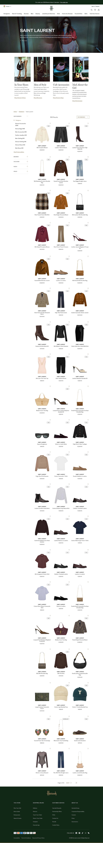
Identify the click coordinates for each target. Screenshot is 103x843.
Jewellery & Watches (48, 13)
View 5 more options (19, 152)
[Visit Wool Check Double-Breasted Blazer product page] (42, 288)
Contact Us (55, 818)
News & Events (17, 818)
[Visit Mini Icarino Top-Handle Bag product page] (61, 716)
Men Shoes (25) (19, 148)
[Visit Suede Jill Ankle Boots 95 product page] (42, 322)
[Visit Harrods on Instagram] (79, 833)
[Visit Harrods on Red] (85, 833)
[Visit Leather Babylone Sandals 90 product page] (79, 354)
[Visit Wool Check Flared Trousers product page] (61, 222)
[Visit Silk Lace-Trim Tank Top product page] (42, 354)
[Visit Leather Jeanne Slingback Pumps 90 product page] (79, 222)
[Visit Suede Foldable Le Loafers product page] (79, 452)
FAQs (53, 815)
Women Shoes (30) (20, 145)
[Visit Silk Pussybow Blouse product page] (42, 123)
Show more (24, 40)
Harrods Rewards (56, 808)
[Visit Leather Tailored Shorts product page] (61, 123)
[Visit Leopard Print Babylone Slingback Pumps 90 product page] (42, 615)
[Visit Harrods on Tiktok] (82, 833)
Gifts (85, 13)
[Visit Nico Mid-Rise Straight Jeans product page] (61, 748)
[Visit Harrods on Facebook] (76, 833)
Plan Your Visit (17, 808)
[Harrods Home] (51, 8)
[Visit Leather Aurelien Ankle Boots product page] (42, 484)
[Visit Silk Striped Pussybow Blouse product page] (42, 222)
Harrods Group (75, 808)
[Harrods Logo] (51, 793)
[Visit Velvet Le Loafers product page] (61, 582)
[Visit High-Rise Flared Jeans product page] (61, 288)
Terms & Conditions (26, 838)
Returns (35, 811)
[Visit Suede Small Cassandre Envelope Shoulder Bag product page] (79, 582)
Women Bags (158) (20, 128)
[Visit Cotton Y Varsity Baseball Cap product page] (79, 683)
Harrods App (36, 825)
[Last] (76, 782)
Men (32, 13)
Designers (7, 13)
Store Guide (17, 811)
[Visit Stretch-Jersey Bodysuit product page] (42, 748)
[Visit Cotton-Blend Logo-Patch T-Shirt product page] (79, 516)
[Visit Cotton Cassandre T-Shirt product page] (61, 452)
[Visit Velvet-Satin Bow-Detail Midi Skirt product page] (79, 322)
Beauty (38, 13)
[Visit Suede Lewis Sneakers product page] (79, 716)
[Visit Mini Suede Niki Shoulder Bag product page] (79, 256)
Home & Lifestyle (67, 13)
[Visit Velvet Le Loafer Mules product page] (61, 420)
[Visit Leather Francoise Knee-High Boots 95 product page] (79, 123)
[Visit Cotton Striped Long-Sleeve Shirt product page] (61, 484)
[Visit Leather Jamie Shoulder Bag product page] (79, 748)
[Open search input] (91, 10)
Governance (75, 821)
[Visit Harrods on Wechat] (88, 833)
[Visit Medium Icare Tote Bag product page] (42, 386)
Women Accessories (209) (20, 124)
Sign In (93, 6)
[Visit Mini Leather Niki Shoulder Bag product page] (79, 190)
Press (73, 818)
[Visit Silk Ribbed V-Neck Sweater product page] (61, 322)
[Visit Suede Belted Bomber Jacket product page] (42, 256)
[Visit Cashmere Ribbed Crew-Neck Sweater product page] (42, 516)
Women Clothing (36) (20, 141)
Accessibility (17, 838)
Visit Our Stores (94, 13)
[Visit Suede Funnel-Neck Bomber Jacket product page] (61, 157)
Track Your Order (37, 815)
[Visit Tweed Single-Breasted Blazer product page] (79, 615)
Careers (74, 815)
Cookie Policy (55, 825)
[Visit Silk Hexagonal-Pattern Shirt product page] (42, 550)
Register (97, 6)
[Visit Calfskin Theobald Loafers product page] (79, 484)
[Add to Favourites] (50, 123)
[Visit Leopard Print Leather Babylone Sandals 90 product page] (61, 386)
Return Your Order (37, 818)
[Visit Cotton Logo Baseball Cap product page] (61, 683)
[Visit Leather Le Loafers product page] (61, 256)
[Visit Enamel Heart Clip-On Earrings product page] (42, 716)
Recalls (54, 821)
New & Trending (17, 13)
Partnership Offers (57, 811)
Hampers (35, 821)
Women (26, 13)
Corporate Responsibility (78, 811)
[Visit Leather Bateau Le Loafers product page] (61, 516)
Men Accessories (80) (21, 132)
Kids (58, 13)
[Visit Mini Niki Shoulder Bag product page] (42, 649)
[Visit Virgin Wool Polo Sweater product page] (42, 452)
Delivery (35, 808)
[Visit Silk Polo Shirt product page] (61, 649)
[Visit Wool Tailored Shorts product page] (61, 354)
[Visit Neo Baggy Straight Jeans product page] (79, 157)
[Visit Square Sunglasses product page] (42, 420)
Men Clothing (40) (20, 138)
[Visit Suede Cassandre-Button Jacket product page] (79, 288)
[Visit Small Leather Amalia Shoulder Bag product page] (79, 649)
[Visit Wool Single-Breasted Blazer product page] (61, 190)
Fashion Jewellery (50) (21, 135)
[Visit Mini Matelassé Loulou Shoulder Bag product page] (42, 157)
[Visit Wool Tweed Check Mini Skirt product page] (42, 190)
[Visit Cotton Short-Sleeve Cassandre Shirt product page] (42, 582)
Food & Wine (78, 13)
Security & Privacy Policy (38, 838)
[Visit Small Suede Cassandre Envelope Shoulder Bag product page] (79, 386)
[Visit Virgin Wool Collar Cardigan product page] (79, 420)
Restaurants (17, 815)
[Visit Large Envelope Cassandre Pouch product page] (42, 683)
